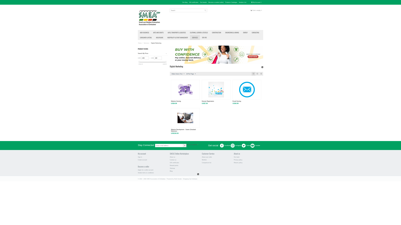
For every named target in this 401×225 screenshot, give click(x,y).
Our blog (184, 2)
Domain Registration (208, 101)
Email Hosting (237, 101)
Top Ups (204, 37)
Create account (142, 160)
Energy (245, 32)
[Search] (205, 10)
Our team (236, 157)
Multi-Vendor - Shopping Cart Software (185, 179)
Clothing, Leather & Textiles (199, 32)
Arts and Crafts (158, 32)
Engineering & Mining (232, 32)
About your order (207, 157)
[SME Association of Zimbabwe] (149, 17)
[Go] (184, 145)
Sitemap (172, 168)
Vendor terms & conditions (146, 173)
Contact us (173, 160)
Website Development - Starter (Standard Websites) (183, 130)
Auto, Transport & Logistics (177, 32)
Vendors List (242, 2)
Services (195, 37)
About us (172, 157)
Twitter (248, 145)
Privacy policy (238, 160)
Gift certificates (193, 2)
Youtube (257, 145)
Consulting (255, 32)
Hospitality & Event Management (177, 37)
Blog (171, 171)
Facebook (227, 145)
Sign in (140, 157)
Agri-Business (144, 32)
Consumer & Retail (146, 37)
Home (140, 43)
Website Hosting (176, 101)
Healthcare (159, 37)
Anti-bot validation (191, 144)
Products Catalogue (231, 2)
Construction (216, 32)
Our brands (203, 2)
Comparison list (206, 162)
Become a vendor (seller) (216, 2)
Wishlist (204, 160)
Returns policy (238, 162)
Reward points (174, 165)
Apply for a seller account (145, 170)
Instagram (238, 145)
